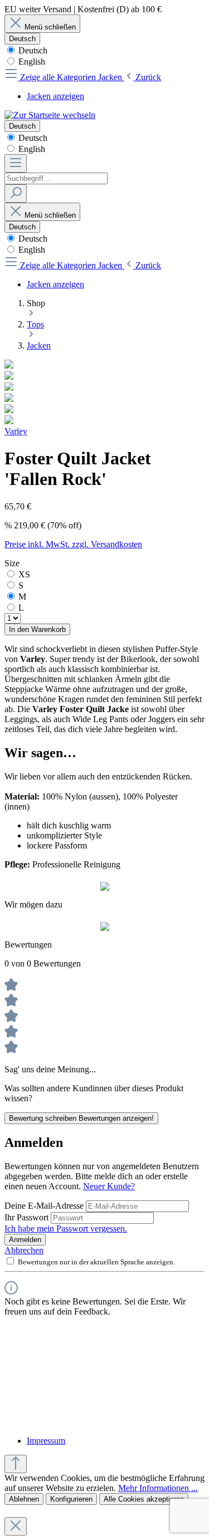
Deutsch (31, 50)
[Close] (15, 1526)
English (30, 61)
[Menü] (15, 163)
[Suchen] (15, 193)
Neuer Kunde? (109, 1186)
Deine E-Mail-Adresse (45, 1205)
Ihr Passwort (27, 1217)
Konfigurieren (71, 1499)
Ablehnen (24, 1499)
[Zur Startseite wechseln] (49, 115)
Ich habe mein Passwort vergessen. (65, 1228)
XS (24, 574)
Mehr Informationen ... (158, 1488)
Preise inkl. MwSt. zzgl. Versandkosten (73, 544)
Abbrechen (23, 1250)
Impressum (46, 1440)
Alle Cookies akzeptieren (144, 1499)
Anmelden (25, 1239)
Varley (15, 431)
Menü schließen (50, 27)
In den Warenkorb (37, 629)
